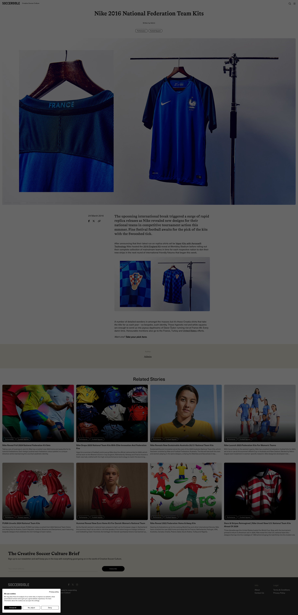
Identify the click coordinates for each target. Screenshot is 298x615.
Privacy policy (54, 592)
